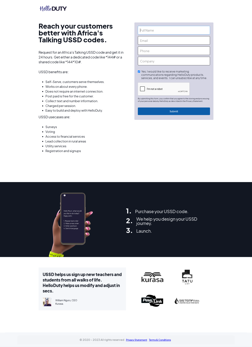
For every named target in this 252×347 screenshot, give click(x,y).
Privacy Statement (136, 339)
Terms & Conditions (160, 339)
